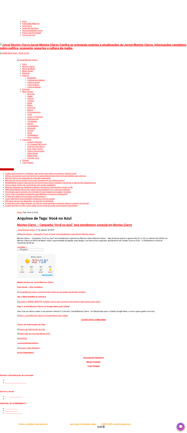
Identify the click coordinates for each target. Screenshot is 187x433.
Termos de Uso (28, 35)
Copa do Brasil (33, 82)
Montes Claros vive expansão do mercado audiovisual (27, 178)
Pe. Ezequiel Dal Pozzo (36, 144)
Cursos (30, 130)
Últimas (25, 160)
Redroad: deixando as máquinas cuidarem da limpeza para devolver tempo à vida (39, 187)
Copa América (33, 85)
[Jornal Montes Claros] (27, 60)
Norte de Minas (28, 69)
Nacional (26, 73)
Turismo (30, 101)
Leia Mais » (21, 247)
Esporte (25, 75)
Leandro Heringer (34, 142)
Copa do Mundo (34, 87)
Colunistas (26, 140)
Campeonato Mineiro (36, 80)
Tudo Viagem (27, 162)
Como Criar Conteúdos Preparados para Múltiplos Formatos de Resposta (36, 194)
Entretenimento (34, 112)
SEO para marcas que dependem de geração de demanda (29, 201)
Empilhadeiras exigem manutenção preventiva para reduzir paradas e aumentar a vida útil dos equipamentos (50, 183)
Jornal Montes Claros (26, 230)
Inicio (24, 21)
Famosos (31, 108)
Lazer (29, 114)
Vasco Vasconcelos (35, 151)
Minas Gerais (27, 71)
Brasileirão (31, 78)
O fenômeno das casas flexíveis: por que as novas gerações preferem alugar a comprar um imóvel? (47, 203)
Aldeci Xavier (32, 153)
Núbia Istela (32, 156)
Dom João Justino (35, 149)
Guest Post (27, 26)
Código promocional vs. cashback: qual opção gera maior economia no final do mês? (41, 173)
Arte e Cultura (33, 137)
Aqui (99, 424)
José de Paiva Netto (36, 146)
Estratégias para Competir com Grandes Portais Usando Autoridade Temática (38, 192)
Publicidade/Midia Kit (31, 24)
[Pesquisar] (18, 250)
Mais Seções (27, 91)
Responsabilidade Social (32, 30)
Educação (31, 128)
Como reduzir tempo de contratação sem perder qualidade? (30, 185)
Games (30, 124)
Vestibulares (32, 135)
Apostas (31, 94)
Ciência (30, 98)
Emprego (26, 89)
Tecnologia (32, 121)
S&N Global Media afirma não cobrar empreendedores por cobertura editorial (37, 189)
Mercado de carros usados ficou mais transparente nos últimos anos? (35, 180)
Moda (29, 103)
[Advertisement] (93, 7)
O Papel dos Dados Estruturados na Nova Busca (25, 196)
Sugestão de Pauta (30, 28)
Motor (30, 105)
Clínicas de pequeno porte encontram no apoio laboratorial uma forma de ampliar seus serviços (45, 176)
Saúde (30, 96)
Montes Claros (28, 66)
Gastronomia (32, 119)
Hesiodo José (33, 158)
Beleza (30, 110)
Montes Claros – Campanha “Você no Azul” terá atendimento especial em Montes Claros (74, 224)
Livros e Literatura (35, 117)
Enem (29, 133)
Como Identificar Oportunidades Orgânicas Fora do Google (30, 199)
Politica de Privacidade (31, 33)
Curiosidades (32, 126)
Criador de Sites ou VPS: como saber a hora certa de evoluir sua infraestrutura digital (41, 205)
